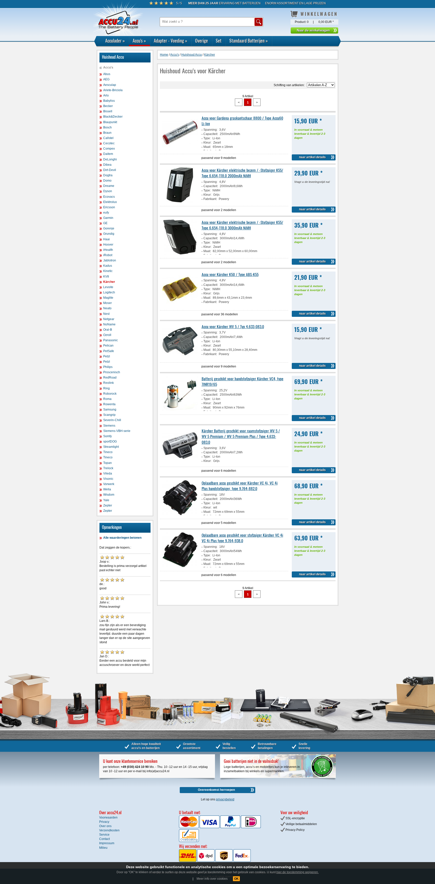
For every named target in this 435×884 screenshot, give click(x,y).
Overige (201, 40)
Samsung (109, 409)
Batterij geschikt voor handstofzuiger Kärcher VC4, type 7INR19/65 (242, 381)
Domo (107, 180)
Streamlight (111, 447)
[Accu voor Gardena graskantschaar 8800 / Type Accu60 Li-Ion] (180, 149)
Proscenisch (111, 372)
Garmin (108, 218)
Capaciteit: (210, 134)
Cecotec (109, 143)
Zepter (107, 505)
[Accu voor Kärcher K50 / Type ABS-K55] (180, 306)
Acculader (115, 40)
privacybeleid (225, 799)
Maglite (108, 297)
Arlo (106, 95)
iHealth (108, 250)
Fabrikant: (210, 199)
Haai (106, 239)
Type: (207, 138)
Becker (108, 106)
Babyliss (109, 101)
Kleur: (207, 142)
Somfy (107, 436)
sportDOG (110, 441)
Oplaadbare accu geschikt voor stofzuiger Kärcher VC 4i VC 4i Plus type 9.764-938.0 (242, 537)
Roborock (110, 393)
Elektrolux (110, 202)
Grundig (108, 233)
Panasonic (110, 340)
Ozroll (107, 335)
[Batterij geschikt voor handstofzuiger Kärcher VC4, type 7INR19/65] (180, 410)
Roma (107, 399)
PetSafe (108, 351)
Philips (108, 367)
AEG (106, 79)
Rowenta (109, 404)
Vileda (107, 473)
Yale (106, 500)
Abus (106, 74)
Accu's (139, 40)
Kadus (107, 265)
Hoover (108, 244)
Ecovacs (109, 196)
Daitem (108, 154)
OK (236, 878)
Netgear (108, 319)
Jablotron (109, 260)
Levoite (108, 287)
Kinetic (108, 271)
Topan (107, 463)
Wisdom (108, 494)
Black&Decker (113, 116)
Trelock (108, 468)
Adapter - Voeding (170, 40)
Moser (107, 303)
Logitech (109, 292)
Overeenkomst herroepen (216, 790)
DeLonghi (110, 159)
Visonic (108, 479)
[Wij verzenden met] (215, 861)
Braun (107, 132)
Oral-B (107, 329)
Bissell (107, 111)
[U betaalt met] (189, 827)
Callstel (108, 138)
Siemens (109, 425)
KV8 (106, 276)
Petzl (106, 356)
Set (219, 40)
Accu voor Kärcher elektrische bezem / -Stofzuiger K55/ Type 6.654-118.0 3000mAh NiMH (242, 225)
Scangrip (109, 415)
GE (105, 223)
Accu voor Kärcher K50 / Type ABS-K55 (230, 274)
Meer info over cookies (212, 878)
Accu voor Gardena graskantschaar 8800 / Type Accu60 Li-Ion (242, 120)
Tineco (108, 452)
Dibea (107, 164)
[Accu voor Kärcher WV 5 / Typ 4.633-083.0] (180, 358)
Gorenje (108, 228)
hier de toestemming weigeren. (297, 872)
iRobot (107, 255)
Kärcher (109, 282)
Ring (106, 388)
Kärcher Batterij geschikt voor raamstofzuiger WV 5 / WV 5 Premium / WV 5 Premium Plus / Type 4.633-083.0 (241, 436)
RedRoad (110, 377)
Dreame (108, 186)
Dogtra (108, 175)
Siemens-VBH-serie (116, 431)
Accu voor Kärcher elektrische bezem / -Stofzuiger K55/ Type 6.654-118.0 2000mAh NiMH (242, 173)
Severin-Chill (112, 420)
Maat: (207, 147)
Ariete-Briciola (113, 90)
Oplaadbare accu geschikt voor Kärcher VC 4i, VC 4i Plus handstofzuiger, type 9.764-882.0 (240, 485)
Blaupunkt (110, 122)
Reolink (108, 383)
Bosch (107, 127)
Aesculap (109, 85)
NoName (109, 324)
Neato (107, 308)
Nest (106, 314)
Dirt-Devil (109, 170)
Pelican (108, 345)
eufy (106, 212)
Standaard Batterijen (248, 40)
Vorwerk (108, 484)
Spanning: (210, 129)
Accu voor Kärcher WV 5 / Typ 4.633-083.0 (233, 326)
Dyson (107, 191)
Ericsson (109, 207)
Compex (109, 148)
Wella (107, 489)
